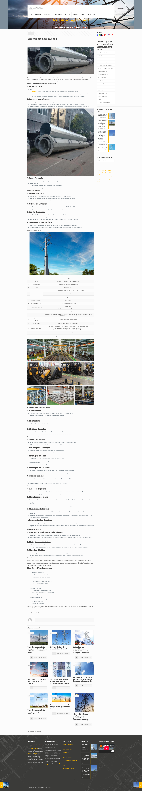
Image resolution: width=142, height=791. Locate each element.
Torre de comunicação (102, 52)
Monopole (34, 91)
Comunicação (37, 753)
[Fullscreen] (113, 751)
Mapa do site (36, 764)
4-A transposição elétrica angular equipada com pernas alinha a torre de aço (60, 681)
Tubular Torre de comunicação (105, 65)
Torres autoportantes (67, 755)
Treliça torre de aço (102, 77)
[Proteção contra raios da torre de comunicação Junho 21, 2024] (4, 785)
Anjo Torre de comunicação (105, 55)
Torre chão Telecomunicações (105, 59)
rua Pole (99, 99)
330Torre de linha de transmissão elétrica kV (58, 648)
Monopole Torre (101, 87)
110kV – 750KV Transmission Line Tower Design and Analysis (37, 681)
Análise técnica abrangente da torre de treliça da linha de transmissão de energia (82, 679)
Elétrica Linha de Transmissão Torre (105, 68)
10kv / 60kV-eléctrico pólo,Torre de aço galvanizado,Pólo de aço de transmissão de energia (82, 717)
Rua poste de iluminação (68, 757)
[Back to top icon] (112, 787)
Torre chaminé (101, 83)
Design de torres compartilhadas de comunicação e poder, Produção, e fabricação (81, 650)
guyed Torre (100, 90)
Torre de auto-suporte (102, 71)
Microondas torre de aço (103, 74)
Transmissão (30, 753)
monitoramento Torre (102, 93)
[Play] (100, 751)
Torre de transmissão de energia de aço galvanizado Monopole (37, 712)
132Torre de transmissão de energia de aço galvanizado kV (60, 706)
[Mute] (111, 751)
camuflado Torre (101, 80)
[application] (106, 748)
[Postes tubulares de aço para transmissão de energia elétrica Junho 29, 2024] (137, 785)
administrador (40, 620)
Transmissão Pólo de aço (104, 102)
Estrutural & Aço (34, 748)
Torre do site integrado (104, 62)
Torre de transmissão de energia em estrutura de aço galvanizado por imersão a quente (37, 650)
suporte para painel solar (103, 96)
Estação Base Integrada (68, 763)
